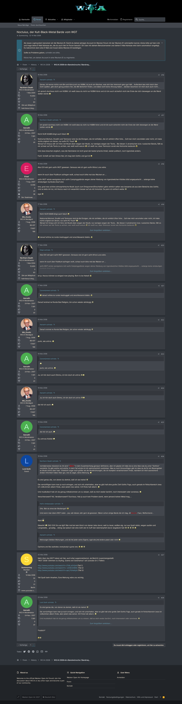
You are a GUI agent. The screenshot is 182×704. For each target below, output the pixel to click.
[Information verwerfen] (161, 43)
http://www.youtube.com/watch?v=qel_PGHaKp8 (58, 570)
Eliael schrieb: (45, 250)
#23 (162, 354)
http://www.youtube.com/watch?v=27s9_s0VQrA (57, 565)
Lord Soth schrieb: (47, 602)
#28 (162, 598)
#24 (162, 388)
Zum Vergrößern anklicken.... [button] (101, 230)
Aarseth (26, 128)
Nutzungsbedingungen (115, 697)
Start (156, 697)
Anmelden (121, 677)
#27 (162, 555)
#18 (162, 164)
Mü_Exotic (26, 217)
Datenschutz (130, 697)
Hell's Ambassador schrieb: (50, 504)
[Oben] (160, 697)
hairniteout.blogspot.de (30, 108)
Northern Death (26, 87)
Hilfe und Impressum (145, 697)
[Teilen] (158, 75)
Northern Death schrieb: (49, 120)
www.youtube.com (28, 590)
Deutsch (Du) (49, 697)
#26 (162, 456)
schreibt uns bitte (52, 53)
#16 (162, 75)
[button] (57, 19)
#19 (162, 204)
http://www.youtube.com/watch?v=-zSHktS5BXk (58, 568)
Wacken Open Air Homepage (78, 677)
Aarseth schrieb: (46, 80)
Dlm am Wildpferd (28, 105)
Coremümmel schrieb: (48, 290)
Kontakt (70, 686)
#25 (162, 422)
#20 (162, 245)
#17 (162, 115)
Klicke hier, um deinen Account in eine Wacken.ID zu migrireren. (49, 58)
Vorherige (23, 69)
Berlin (33, 587)
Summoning (23, 35)
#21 (162, 286)
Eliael (26, 176)
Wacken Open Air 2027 (31, 697)
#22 (162, 320)
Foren (69, 682)
